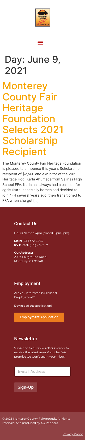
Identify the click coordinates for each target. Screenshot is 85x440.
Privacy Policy (73, 434)
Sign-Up (26, 387)
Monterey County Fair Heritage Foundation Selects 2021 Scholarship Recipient (33, 118)
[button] (40, 42)
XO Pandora (49, 423)
